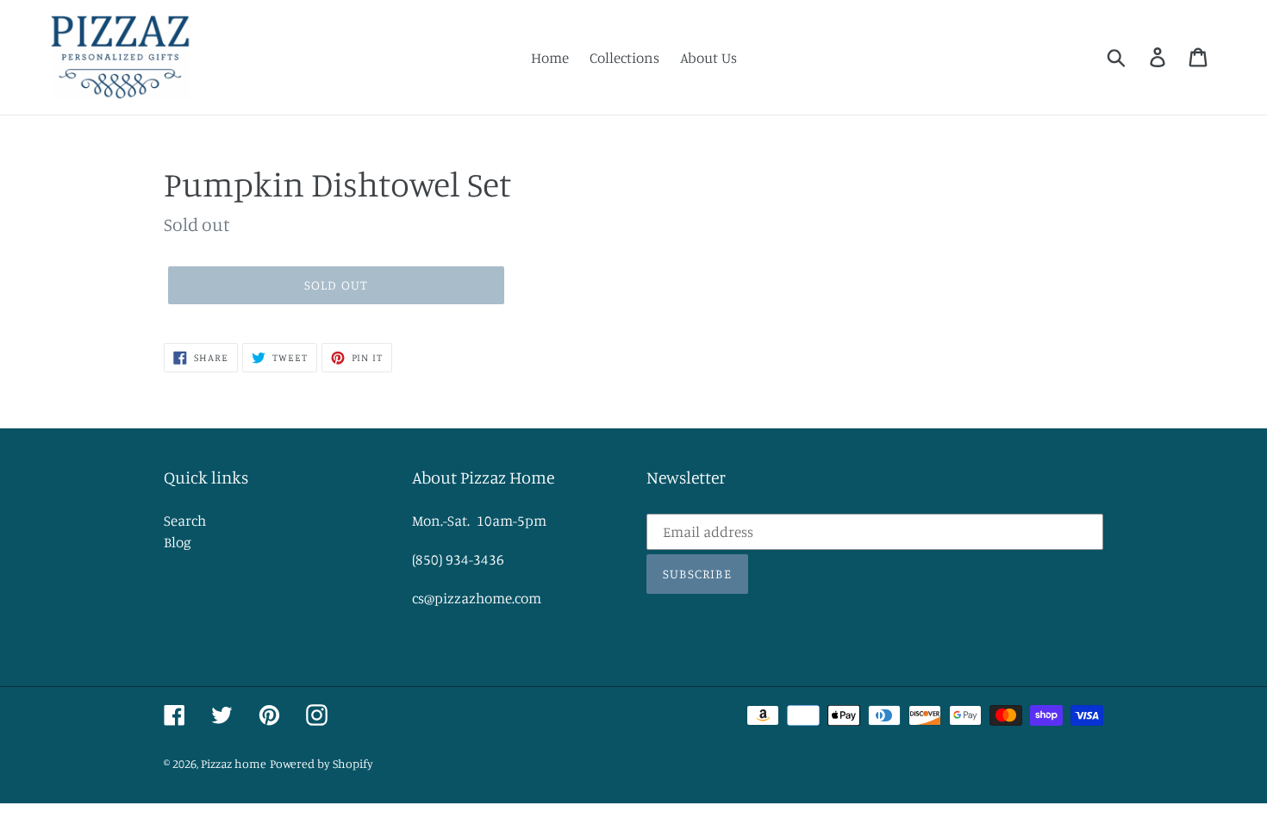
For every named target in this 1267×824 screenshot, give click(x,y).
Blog (177, 542)
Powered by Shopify (321, 763)
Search (185, 520)
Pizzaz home (233, 763)
